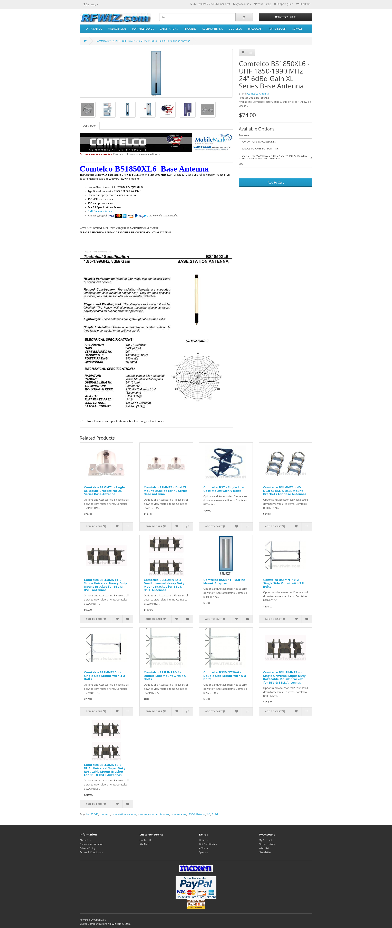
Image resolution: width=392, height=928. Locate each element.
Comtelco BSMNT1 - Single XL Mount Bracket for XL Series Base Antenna (104, 490)
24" (208, 814)
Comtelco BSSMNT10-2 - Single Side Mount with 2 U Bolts (283, 583)
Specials (203, 852)
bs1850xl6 (92, 814)
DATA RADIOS (94, 28)
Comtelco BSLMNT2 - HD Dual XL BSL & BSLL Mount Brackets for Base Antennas (284, 490)
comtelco (104, 814)
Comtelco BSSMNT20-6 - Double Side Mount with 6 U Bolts (224, 675)
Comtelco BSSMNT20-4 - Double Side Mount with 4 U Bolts (165, 675)
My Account (265, 840)
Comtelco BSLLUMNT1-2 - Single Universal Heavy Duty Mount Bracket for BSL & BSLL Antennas (105, 585)
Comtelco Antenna (258, 93)
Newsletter (265, 852)
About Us (85, 840)
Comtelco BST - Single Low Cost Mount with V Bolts (223, 489)
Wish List (264, 848)
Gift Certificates (208, 844)
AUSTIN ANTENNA (212, 28)
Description (89, 125)
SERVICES (297, 28)
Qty (241, 164)
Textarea (244, 135)
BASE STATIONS (169, 28)
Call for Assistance (100, 211)
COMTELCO (235, 28)
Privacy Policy (87, 848)
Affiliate (203, 848)
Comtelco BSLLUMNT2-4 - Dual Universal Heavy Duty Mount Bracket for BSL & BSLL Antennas (164, 585)
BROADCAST (255, 28)
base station (118, 814)
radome (153, 814)
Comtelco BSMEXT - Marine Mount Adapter (224, 581)
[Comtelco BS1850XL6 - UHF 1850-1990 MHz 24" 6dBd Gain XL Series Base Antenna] (156, 73)
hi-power (164, 814)
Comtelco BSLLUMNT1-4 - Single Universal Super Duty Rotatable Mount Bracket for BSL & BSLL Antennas (284, 677)
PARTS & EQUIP (277, 28)
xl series (142, 814)
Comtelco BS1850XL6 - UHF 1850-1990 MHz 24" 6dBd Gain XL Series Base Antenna (143, 41)
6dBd (215, 814)
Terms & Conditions (91, 852)
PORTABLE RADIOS (143, 28)
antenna (131, 814)
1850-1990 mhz (196, 814)
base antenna (178, 814)
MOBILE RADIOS (117, 28)
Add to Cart (276, 182)
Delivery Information (91, 844)
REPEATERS (190, 28)
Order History (267, 844)
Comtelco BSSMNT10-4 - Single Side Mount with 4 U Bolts (104, 675)
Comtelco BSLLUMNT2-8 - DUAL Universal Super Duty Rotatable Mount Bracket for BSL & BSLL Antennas (104, 770)
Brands (203, 840)
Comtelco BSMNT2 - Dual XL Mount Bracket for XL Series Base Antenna (165, 490)
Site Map (144, 844)
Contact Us (145, 840)
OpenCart (100, 919)
